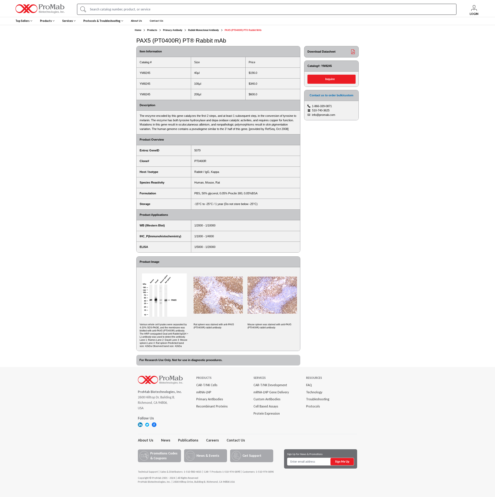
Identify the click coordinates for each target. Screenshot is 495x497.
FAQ (309, 385)
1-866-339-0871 (322, 106)
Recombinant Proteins (212, 406)
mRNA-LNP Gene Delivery (271, 392)
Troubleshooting (317, 399)
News (165, 440)
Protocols (313, 406)
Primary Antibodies (209, 399)
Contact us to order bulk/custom (331, 95)
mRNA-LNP (203, 392)
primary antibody (172, 30)
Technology (314, 392)
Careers (212, 440)
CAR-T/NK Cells (206, 385)
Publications (188, 440)
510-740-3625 (320, 110)
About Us (145, 440)
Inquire (330, 79)
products (152, 30)
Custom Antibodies (266, 399)
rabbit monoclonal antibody (203, 30)
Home (138, 30)
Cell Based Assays (265, 406)
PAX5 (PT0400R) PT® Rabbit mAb (243, 30)
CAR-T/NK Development (270, 385)
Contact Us (236, 440)
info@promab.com (323, 114)
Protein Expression (266, 413)
